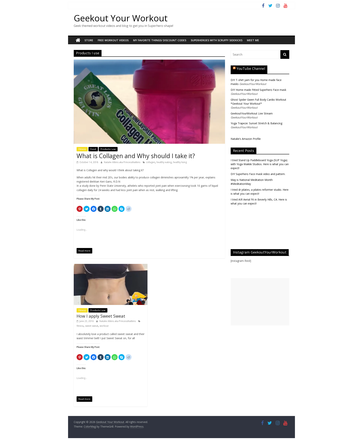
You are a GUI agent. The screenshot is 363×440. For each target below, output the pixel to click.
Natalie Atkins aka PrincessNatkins (122, 162)
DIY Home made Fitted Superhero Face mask (258, 90)
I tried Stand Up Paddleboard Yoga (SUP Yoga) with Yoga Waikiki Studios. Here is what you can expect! (260, 164)
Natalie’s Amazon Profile (246, 139)
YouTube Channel (251, 68)
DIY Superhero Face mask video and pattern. (258, 174)
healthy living (180, 162)
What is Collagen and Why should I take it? (136, 156)
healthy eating (164, 162)
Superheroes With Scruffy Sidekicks (216, 40)
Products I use (108, 149)
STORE (89, 40)
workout (104, 325)
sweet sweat (91, 325)
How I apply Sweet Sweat (101, 316)
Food (93, 149)
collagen (150, 162)
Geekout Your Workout (121, 18)
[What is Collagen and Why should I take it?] (149, 62)
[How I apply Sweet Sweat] (110, 266)
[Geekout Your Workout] (78, 40)
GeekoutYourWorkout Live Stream (252, 113)
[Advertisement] (260, 301)
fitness (80, 325)
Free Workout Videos (113, 40)
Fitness (82, 149)
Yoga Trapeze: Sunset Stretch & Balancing (256, 123)
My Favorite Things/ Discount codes (159, 40)
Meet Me (253, 40)
